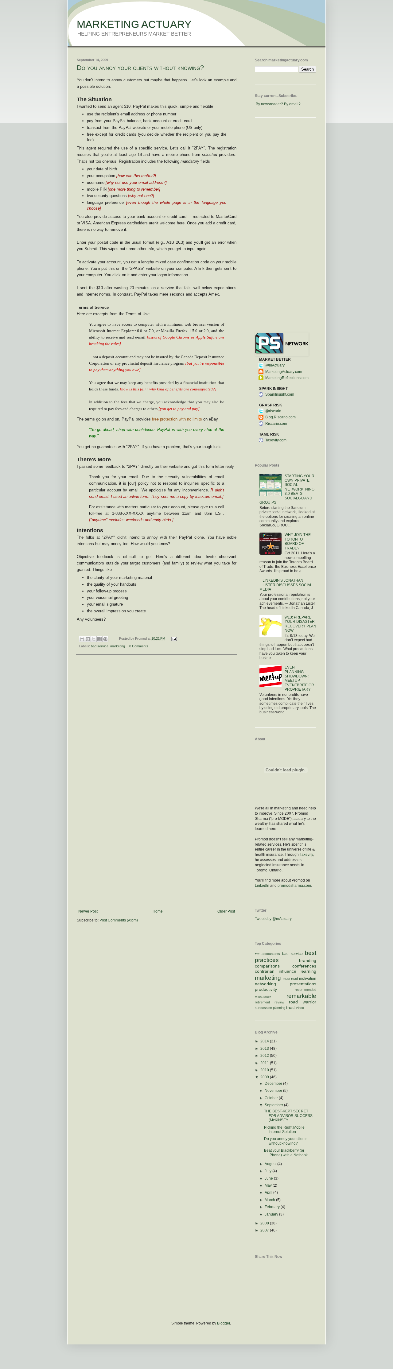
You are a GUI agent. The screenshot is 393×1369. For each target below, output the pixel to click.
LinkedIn (262, 885)
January (272, 1214)
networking (265, 983)
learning (308, 971)
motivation (307, 978)
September (274, 1105)
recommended (305, 989)
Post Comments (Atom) (118, 920)
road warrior (302, 1001)
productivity (266, 989)
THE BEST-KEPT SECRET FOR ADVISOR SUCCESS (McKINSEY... (288, 1115)
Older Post (226, 911)
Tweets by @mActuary (273, 919)
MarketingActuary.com (283, 372)
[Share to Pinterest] (105, 639)
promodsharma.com (294, 885)
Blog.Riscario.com (280, 417)
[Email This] (82, 639)
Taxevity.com (275, 440)
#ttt (257, 954)
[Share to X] (94, 639)
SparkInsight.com (279, 394)
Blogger (223, 1323)
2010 (265, 1070)
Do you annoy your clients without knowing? (140, 68)
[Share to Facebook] (99, 639)
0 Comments (138, 646)
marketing (117, 646)
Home (158, 911)
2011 (265, 1063)
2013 (265, 1048)
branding (307, 960)
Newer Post (88, 911)
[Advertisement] (157, 863)
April (269, 1192)
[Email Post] (173, 638)
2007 (265, 1230)
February (273, 1207)
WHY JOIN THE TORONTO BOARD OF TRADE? (298, 541)
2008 (265, 1223)
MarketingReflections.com (287, 378)
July (268, 1171)
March (270, 1200)
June (269, 1178)
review (279, 1002)
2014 (265, 1041)
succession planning (270, 1008)
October (272, 1098)
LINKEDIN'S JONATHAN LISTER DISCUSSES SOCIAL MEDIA (285, 584)
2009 (265, 1077)
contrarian (264, 971)
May (269, 1185)
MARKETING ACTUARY (134, 24)
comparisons (267, 966)
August (271, 1164)
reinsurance (263, 997)
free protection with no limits (176, 419)
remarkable (301, 996)
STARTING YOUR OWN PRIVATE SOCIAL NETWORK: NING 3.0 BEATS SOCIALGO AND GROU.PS (286, 489)
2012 (265, 1055)
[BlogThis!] (88, 639)
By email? (292, 104)
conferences (304, 966)
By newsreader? (269, 104)
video (300, 1008)
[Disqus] (156, 739)
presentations (303, 983)
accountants (271, 954)
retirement (262, 1002)
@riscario (273, 411)
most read (290, 978)
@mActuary (275, 365)
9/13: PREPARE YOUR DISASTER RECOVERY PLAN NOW (300, 624)
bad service (99, 646)
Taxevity (306, 854)
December (274, 1083)
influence (287, 971)
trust (290, 1007)
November (274, 1090)
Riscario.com (276, 423)
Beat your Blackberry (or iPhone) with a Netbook (286, 1152)
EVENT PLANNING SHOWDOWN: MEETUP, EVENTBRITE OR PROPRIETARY (299, 678)
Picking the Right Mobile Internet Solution (284, 1129)
